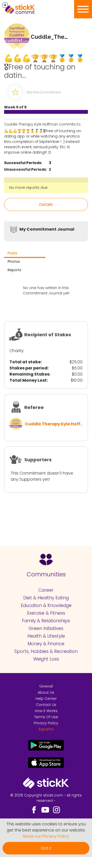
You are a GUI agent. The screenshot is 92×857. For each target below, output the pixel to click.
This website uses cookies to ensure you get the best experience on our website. (46, 827)
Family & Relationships (46, 621)
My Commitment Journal (46, 229)
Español (46, 729)
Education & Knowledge (46, 605)
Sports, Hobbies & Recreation (46, 651)
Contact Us (46, 704)
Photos (14, 261)
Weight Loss (46, 659)
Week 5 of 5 (15, 107)
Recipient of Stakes (47, 334)
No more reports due (28, 187)
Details (46, 204)
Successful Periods (22, 162)
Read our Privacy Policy (46, 836)
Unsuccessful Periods (25, 169)
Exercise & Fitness (46, 613)
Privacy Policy (46, 723)
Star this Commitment (43, 92)
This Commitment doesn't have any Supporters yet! (42, 476)
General (46, 686)
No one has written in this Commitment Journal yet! (46, 290)
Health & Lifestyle (46, 636)
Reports (14, 269)
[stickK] (28, 9)
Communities (46, 574)
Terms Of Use (46, 716)
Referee (34, 407)
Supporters (38, 459)
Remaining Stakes (29, 374)
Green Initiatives (46, 628)
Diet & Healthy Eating (46, 598)
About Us (46, 692)
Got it (46, 848)
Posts (12, 253)
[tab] (24, 254)
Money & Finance (46, 644)
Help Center (46, 698)
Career (46, 590)
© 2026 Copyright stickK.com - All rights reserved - (46, 798)
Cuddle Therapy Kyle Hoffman (57, 424)
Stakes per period (28, 368)
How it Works (46, 710)
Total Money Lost (28, 380)
